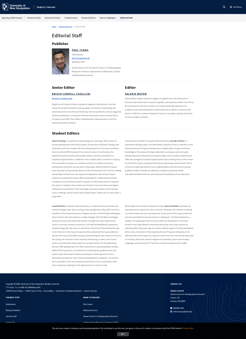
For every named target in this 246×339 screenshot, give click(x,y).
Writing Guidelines (13, 310)
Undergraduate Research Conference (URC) (101, 322)
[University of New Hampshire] (18, 7)
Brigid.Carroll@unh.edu (62, 98)
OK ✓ (123, 334)
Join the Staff (11, 316)
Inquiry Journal (46, 7)
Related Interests (90, 310)
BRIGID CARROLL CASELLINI (71, 93)
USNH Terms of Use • (34, 291)
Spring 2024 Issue (12, 17)
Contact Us (10, 322)
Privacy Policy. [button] (188, 328)
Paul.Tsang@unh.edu (81, 58)
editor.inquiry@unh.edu (182, 311)
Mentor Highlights (108, 18)
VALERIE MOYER (136, 93)
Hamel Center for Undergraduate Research (100, 316)
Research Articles (52, 18)
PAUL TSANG (80, 50)
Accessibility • (49, 291)
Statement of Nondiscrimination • (69, 291)
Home (54, 26)
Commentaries (70, 18)
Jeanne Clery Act (90, 291)
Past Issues (88, 304)
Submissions (11, 304)
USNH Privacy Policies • (15, 291)
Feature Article (34, 18)
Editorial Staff (126, 18)
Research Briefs (89, 18)
